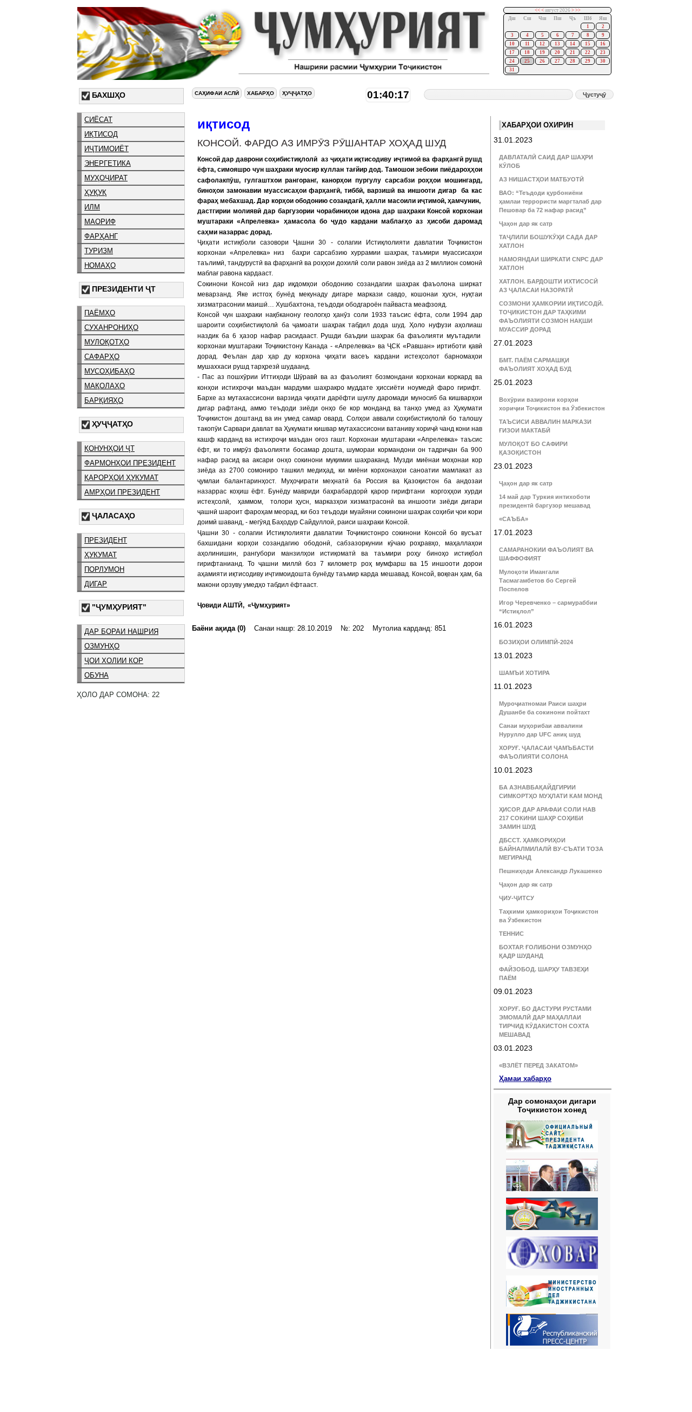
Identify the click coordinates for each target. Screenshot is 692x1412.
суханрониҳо (111, 327)
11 (527, 43)
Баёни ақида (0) (218, 628)
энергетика (107, 163)
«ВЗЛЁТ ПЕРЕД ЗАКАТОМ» (538, 1065)
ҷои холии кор (113, 661)
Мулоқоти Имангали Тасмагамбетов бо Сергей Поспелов (537, 580)
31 (512, 69)
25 (527, 61)
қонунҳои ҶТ (109, 448)
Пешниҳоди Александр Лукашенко (550, 871)
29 (587, 61)
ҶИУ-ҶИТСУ (516, 898)
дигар (95, 584)
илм (92, 207)
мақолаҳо (104, 386)
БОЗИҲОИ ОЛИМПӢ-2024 (536, 642)
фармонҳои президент (130, 463)
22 (587, 52)
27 (557, 61)
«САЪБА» (513, 519)
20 (557, 52)
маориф (100, 222)
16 (603, 43)
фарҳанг (101, 236)
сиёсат (98, 120)
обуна (96, 675)
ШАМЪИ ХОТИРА (524, 673)
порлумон (104, 569)
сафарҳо (101, 357)
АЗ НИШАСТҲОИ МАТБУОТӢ (541, 179)
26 (542, 61)
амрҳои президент (122, 492)
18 (527, 52)
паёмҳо (99, 313)
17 (512, 52)
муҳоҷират (106, 178)
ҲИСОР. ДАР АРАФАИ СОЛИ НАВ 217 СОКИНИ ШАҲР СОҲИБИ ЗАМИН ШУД (547, 818)
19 (542, 52)
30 (603, 61)
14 (572, 43)
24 (512, 61)
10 (512, 43)
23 (603, 52)
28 (572, 61)
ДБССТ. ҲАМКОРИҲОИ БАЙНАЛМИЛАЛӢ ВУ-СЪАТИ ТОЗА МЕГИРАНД (551, 849)
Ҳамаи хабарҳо (525, 1079)
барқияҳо (103, 400)
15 (587, 43)
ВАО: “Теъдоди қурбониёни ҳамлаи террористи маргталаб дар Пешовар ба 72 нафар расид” (550, 201)
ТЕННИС (511, 933)
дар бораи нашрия (121, 631)
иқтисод (101, 134)
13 (557, 43)
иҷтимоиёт (106, 149)
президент (105, 540)
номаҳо (100, 265)
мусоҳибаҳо (109, 371)
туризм (98, 251)
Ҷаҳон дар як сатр (526, 223)
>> (578, 10)
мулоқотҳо (106, 342)
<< (537, 10)
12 (542, 43)
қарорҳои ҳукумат (121, 478)
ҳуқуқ (95, 192)
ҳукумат (100, 555)
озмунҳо (101, 646)
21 (572, 52)
